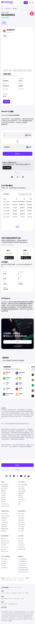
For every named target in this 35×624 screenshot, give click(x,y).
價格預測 (3, 531)
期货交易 (3, 491)
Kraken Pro (8, 593)
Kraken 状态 (21, 499)
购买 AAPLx (4, 563)
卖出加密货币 (4, 486)
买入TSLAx (4, 561)
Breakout (20, 593)
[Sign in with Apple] (12, 177)
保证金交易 (4, 489)
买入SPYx (3, 565)
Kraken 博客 (21, 489)
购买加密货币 (4, 484)
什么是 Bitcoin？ (22, 563)
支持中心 (20, 502)
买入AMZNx (4, 567)
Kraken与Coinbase (23, 572)
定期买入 (3, 502)
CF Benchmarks (16, 598)
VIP (23, 593)
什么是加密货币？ (22, 559)
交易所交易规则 (9, 580)
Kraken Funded (5, 506)
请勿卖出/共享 (21, 578)
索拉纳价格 (4, 524)
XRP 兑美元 (21, 518)
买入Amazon (21, 545)
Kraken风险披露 (27, 446)
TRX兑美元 (21, 528)
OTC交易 (3, 493)
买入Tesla (20, 540)
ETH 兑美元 (21, 516)
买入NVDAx (4, 559)
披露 (15, 580)
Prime (5, 604)
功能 (3, 482)
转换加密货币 (22, 511)
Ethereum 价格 (5, 516)
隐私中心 (3, 578)
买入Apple (21, 543)
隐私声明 (8, 578)
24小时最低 (21, 89)
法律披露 (10, 620)
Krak (2, 604)
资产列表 (20, 497)
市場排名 (21, 83)
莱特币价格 (4, 526)
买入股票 (21, 536)
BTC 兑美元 (21, 513)
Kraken (3, 593)
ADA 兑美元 (21, 526)
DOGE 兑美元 (21, 524)
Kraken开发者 (21, 491)
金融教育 (21, 556)
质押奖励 (3, 499)
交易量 (4, 83)
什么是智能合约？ (22, 561)
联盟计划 (20, 495)
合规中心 (28, 578)
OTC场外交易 (11, 604)
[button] (5, 70)
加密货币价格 (5, 511)
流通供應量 (21, 78)
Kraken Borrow (5, 504)
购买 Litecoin (4, 551)
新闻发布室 (21, 493)
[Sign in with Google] (17, 177)
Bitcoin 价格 (4, 513)
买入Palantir (21, 547)
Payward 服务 (4, 598)
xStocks (10, 598)
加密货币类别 (4, 528)
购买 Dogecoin (5, 543)
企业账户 (3, 495)
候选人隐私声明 (20, 580)
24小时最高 (5, 89)
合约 (6, 423)
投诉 (19, 504)
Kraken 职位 (21, 486)
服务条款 (22, 439)
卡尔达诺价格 (4, 522)
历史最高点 (5, 94)
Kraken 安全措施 (22, 484)
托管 (16, 604)
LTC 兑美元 (21, 531)
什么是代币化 (21, 565)
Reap (22, 598)
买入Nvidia (21, 538)
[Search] (30, 2)
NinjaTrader (14, 593)
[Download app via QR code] (23, 177)
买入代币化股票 (5, 556)
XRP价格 (3, 520)
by (5, 587)
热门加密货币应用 (22, 567)
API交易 (3, 497)
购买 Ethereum (5, 540)
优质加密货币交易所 (23, 570)
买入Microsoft (22, 549)
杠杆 (2, 423)
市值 (4, 78)
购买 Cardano (4, 547)
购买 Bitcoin (4, 538)
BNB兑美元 (21, 520)
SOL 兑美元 (21, 522)
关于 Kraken (22, 482)
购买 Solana (4, 549)
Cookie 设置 (14, 578)
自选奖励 (10, 423)
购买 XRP (3, 545)
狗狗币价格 (4, 518)
